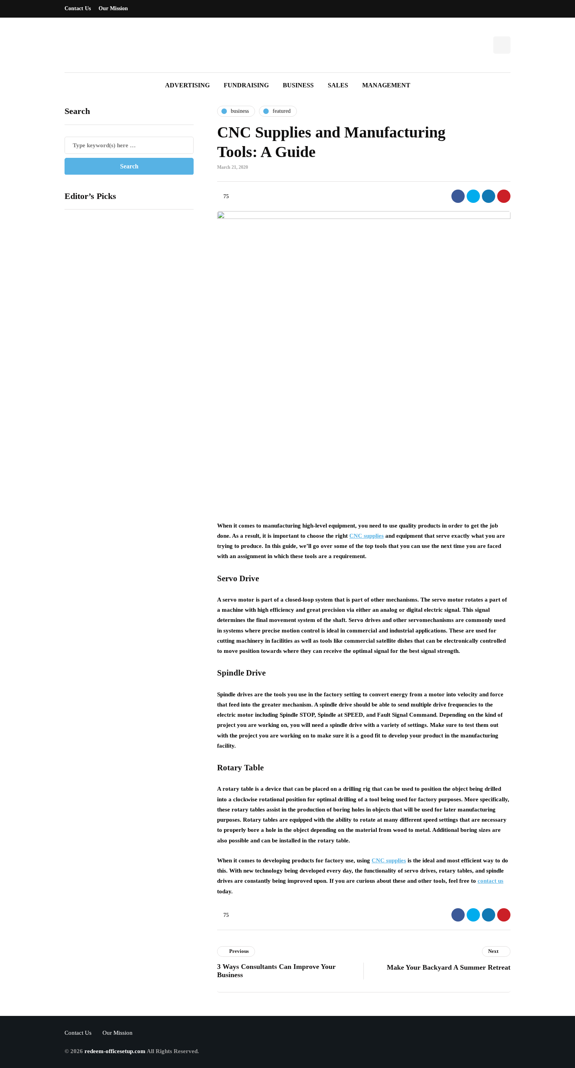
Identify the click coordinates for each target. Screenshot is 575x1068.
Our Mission (113, 8)
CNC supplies (366, 536)
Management (386, 85)
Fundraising (246, 85)
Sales (338, 85)
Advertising (187, 85)
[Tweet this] (473, 196)
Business (298, 85)
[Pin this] (503, 196)
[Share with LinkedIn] (488, 196)
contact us (490, 881)
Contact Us (78, 8)
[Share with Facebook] (458, 196)
